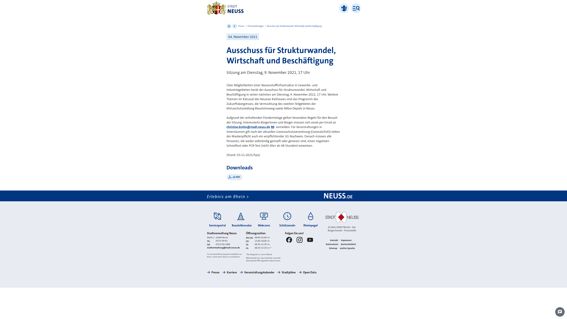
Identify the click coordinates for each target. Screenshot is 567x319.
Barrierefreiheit (348, 244)
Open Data (309, 272)
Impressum (346, 240)
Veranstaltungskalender (259, 272)
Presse (241, 26)
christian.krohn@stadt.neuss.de (248, 127)
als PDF (236, 177)
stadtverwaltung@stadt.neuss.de (223, 247)
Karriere (232, 272)
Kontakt (334, 240)
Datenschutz (332, 244)
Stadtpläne (289, 272)
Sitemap (333, 248)
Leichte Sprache (347, 248)
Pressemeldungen (256, 26)
